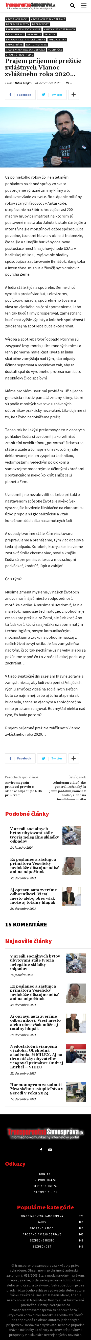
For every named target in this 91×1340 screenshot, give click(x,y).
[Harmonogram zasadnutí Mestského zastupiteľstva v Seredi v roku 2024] (76, 1092)
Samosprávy (14, 44)
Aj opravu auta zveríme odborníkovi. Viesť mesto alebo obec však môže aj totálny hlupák (33, 896)
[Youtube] (50, 1150)
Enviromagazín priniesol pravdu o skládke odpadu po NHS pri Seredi (23, 789)
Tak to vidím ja (36, 44)
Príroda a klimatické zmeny (25, 39)
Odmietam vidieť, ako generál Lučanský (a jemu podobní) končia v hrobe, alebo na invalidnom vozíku (68, 791)
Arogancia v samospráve (48, 19)
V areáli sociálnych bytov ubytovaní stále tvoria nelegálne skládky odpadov (34, 835)
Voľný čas (55, 49)
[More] (73, 95)
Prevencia (34, 34)
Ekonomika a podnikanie (23, 29)
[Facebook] (41, 1150)
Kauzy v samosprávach (59, 29)
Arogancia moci (17, 19)
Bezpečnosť (40, 24)
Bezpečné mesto (17, 24)
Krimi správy (15, 34)
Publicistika (57, 39)
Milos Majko (22, 83)
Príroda (50, 34)
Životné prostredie (19, 54)
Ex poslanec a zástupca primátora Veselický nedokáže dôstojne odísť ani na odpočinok (34, 866)
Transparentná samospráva (25, 49)
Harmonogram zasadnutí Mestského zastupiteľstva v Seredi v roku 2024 (36, 1089)
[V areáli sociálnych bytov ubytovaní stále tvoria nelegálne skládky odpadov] (71, 835)
